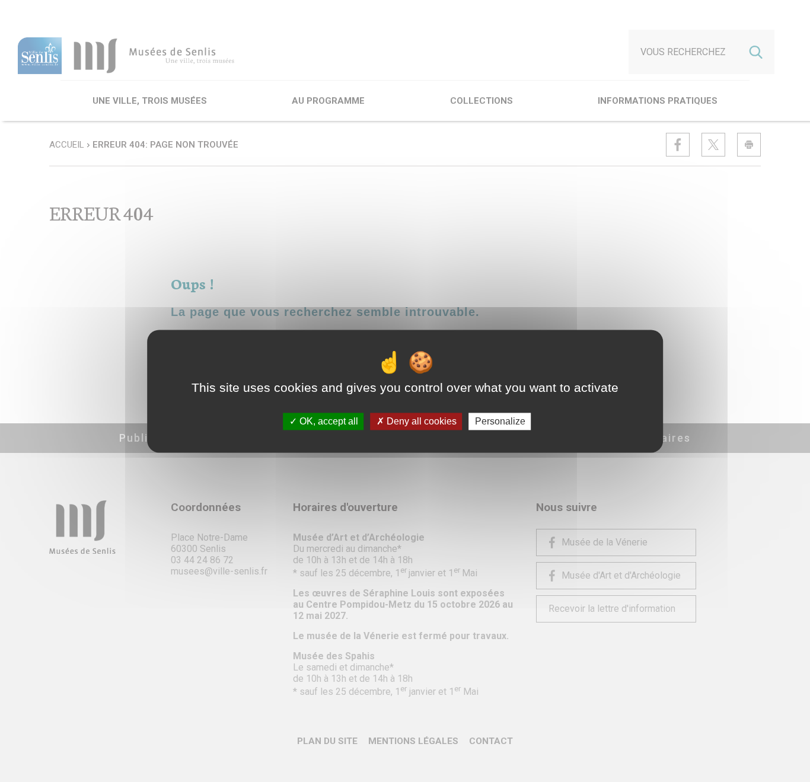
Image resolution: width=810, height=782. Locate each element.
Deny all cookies (420, 421)
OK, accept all (327, 421)
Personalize (500, 421)
